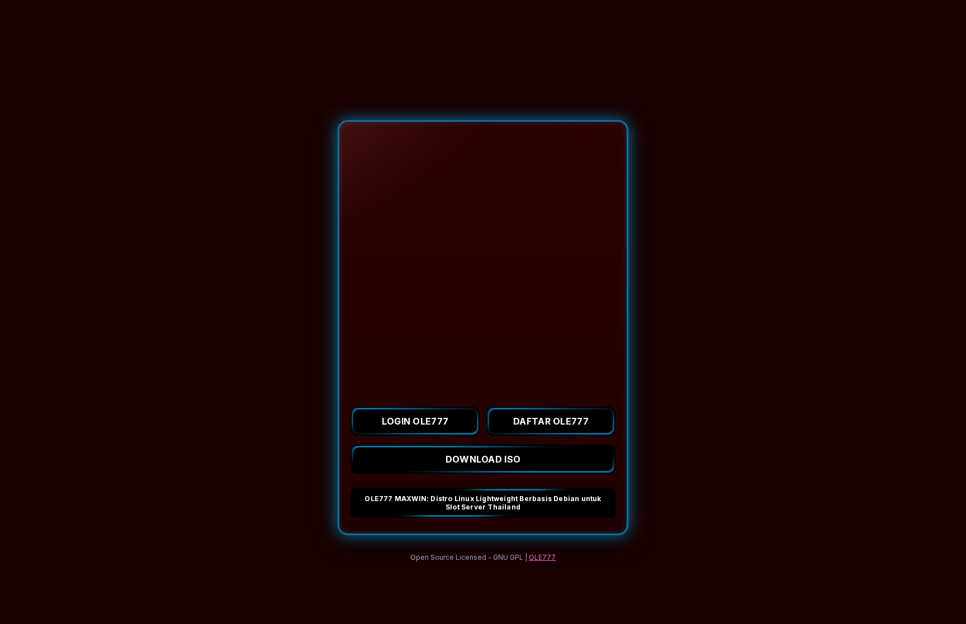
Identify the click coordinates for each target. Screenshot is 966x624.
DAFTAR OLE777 (551, 421)
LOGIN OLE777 (415, 421)
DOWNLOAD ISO (483, 459)
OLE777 (542, 557)
